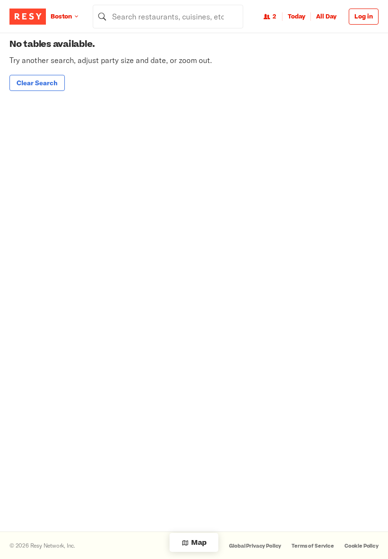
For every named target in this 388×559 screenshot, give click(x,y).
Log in (363, 16)
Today (296, 16)
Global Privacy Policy (255, 546)
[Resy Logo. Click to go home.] (27, 17)
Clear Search (37, 83)
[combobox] (168, 16)
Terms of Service (312, 546)
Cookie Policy (361, 546)
